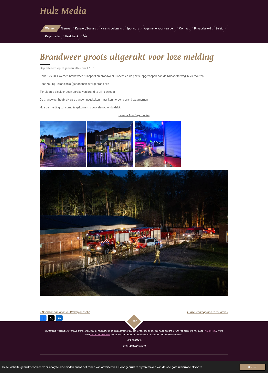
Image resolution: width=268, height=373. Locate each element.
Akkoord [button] (252, 367)
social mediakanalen (100, 334)
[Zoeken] (85, 35)
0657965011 (210, 331)
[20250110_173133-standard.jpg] (63, 144)
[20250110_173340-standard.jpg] (157, 144)
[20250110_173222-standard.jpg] (110, 144)
